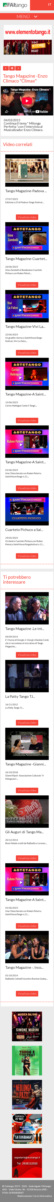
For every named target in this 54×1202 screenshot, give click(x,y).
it (49, 4)
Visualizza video (27, 217)
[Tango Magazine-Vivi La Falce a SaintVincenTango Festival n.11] (27, 306)
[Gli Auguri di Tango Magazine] (27, 811)
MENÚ (24, 16)
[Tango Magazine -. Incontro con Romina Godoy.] (27, 947)
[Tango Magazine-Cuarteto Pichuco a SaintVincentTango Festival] (27, 238)
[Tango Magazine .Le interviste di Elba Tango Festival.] (27, 608)
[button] (27, 170)
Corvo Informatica (42, 1195)
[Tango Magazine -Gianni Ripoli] (27, 744)
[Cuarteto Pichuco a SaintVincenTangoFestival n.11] (27, 509)
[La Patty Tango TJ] (27, 676)
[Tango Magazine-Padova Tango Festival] (27, 170)
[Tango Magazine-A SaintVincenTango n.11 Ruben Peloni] (27, 441)
